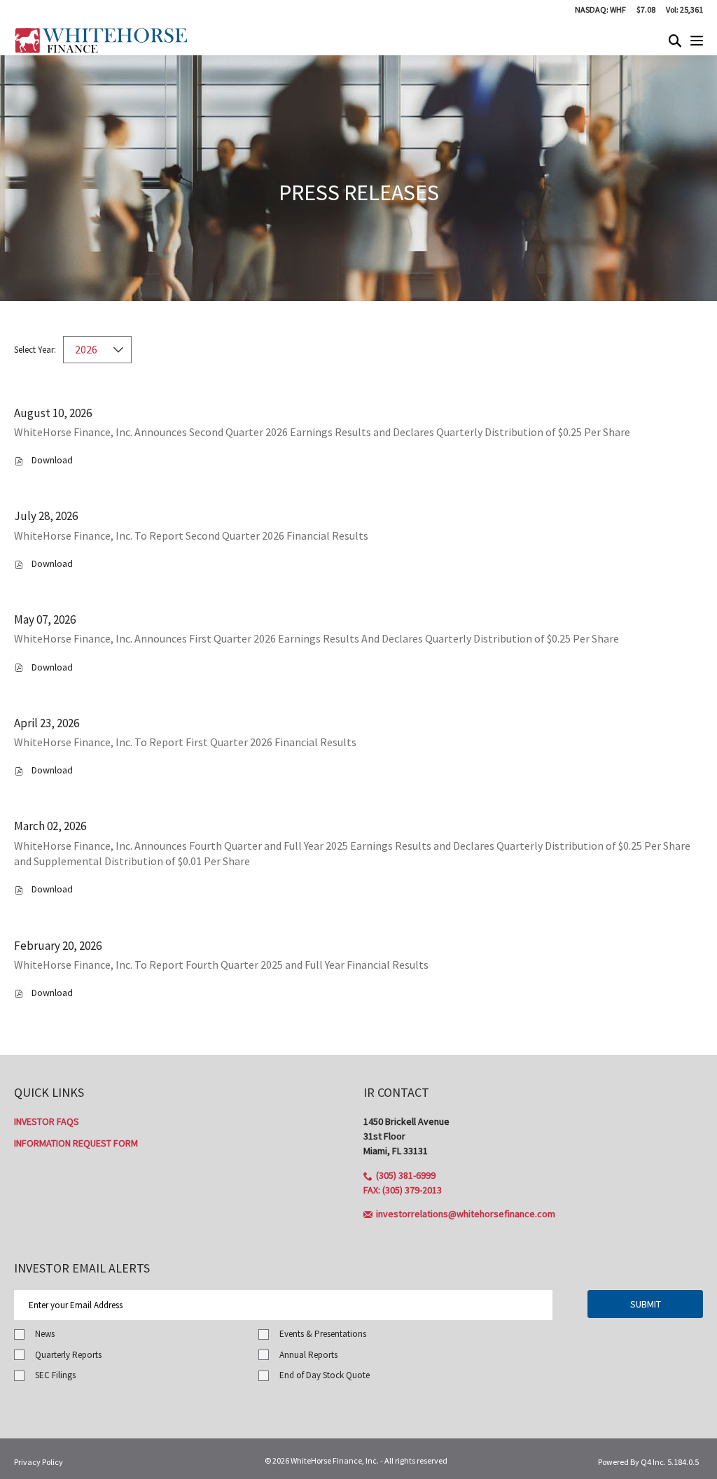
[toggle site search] (675, 42)
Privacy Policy (38, 1462)
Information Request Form (76, 1143)
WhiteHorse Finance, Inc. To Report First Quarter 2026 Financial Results (185, 742)
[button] (399, 1175)
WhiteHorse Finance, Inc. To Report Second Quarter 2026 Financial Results (191, 535)
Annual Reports (308, 1355)
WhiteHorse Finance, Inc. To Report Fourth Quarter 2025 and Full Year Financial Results (221, 965)
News (45, 1334)
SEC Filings (55, 1375)
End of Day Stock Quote (324, 1375)
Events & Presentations (322, 1334)
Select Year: (35, 349)
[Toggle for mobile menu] (696, 42)
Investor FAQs (46, 1121)
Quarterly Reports (68, 1355)
